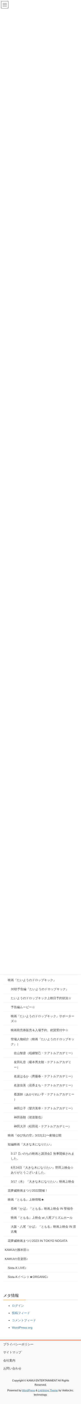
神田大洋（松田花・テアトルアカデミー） (42, 1126)
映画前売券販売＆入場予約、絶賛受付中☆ (39, 1030)
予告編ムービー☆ (23, 1007)
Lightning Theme (48, 1390)
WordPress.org (22, 1327)
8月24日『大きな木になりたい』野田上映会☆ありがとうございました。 (42, 1170)
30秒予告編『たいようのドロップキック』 (40, 989)
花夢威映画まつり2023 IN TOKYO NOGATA (37, 1240)
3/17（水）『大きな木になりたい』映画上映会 (42, 1181)
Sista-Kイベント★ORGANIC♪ (28, 1277)
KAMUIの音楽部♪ (16, 1259)
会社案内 (9, 1360)
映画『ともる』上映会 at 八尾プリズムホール (42, 1217)
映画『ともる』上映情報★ (26, 1199)
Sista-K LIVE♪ (17, 1268)
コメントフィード (24, 1320)
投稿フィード (21, 1313)
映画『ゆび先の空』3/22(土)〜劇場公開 (34, 1135)
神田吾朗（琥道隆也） (29, 1117)
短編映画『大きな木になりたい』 (30, 1144)
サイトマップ (12, 1352)
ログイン (18, 1305)
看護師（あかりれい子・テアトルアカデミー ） (44, 1097)
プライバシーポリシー (18, 1344)
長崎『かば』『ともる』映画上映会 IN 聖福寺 (42, 1208)
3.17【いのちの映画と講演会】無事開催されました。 (42, 1156)
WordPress (28, 1390)
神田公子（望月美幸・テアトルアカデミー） (44, 1108)
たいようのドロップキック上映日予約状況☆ (41, 998)
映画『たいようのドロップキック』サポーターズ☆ (42, 1018)
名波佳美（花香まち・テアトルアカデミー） (44, 1085)
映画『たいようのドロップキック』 (32, 980)
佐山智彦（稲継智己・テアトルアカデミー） (44, 1053)
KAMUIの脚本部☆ (17, 1250)
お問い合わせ (12, 1368)
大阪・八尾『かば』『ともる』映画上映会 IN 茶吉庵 (43, 1229)
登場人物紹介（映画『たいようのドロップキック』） (42, 1041)
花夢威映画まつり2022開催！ (28, 1190)
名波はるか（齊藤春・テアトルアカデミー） (44, 1076)
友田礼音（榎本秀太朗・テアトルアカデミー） (42, 1064)
